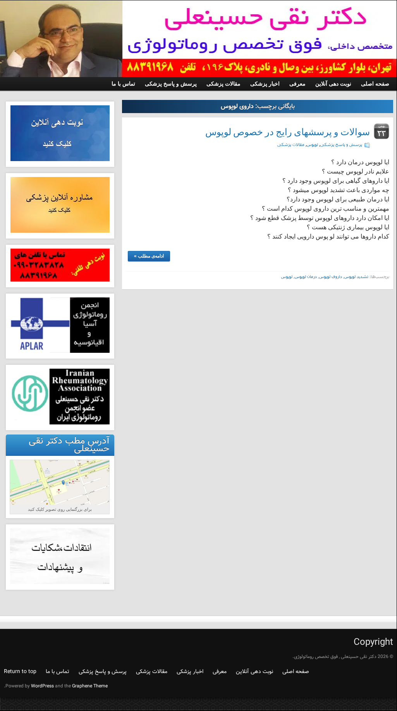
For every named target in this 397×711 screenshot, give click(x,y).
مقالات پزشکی (290, 144)
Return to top (20, 671)
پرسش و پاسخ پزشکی (341, 144)
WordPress (42, 686)
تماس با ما (57, 671)
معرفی (220, 671)
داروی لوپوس (330, 276)
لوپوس (312, 144)
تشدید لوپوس (356, 276)
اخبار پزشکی (190, 671)
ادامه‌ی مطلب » (149, 256)
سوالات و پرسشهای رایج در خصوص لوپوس (287, 132)
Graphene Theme (90, 686)
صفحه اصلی (295, 671)
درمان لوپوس (306, 276)
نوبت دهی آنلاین (254, 671)
